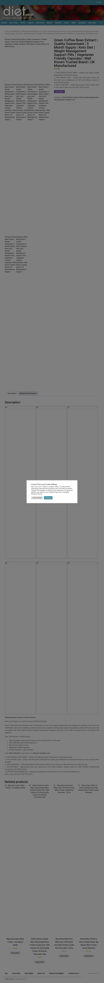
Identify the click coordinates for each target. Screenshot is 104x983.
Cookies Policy (53, 492)
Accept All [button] (48, 498)
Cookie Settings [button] (37, 498)
